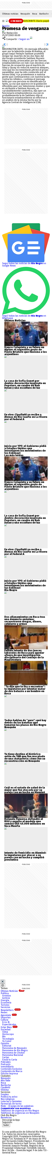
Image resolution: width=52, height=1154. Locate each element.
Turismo (5, 1005)
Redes (4, 1012)
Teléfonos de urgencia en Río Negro (20, 1110)
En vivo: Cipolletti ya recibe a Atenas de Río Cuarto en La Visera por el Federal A (25, 417)
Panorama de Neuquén (14, 1048)
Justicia (6, 998)
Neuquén (25, 13)
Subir (6, 1125)
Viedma (5, 1089)
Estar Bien (9, 1027)
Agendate (8, 1015)
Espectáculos (9, 1024)
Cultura (4, 1019)
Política (5, 993)
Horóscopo (8, 1034)
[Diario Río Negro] (7, 21)
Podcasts (6, 1064)
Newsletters (10, 1010)
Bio (3, 1036)
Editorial (6, 1045)
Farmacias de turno (11, 1103)
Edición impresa (9, 1073)
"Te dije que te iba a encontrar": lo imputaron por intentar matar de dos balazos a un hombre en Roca (24, 690)
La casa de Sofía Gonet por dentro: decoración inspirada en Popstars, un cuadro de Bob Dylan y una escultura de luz (25, 384)
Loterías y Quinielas (11, 1101)
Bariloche (44, 13)
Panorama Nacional (12, 1055)
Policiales (6, 1062)
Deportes (6, 1017)
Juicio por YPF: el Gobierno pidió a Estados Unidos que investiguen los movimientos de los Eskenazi (25, 449)
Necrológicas (8, 1099)
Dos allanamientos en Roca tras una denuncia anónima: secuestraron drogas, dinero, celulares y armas (24, 620)
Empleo (5, 1094)
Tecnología (8, 1038)
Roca (34, 13)
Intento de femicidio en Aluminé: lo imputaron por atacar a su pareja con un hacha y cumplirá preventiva (25, 856)
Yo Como (6, 1041)
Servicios (5, 1007)
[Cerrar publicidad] (2, 981)
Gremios (6, 995)
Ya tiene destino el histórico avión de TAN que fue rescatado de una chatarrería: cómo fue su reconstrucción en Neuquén (24, 757)
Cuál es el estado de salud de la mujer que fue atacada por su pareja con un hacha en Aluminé (24, 790)
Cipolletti (5, 1087)
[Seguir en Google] (3, 46)
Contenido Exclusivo (11, 1069)
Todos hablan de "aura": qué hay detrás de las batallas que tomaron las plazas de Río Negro (25, 723)
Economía (6, 1002)
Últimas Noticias (12, 991)
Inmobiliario (7, 1066)
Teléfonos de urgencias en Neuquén (20, 1113)
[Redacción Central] (3, 30)
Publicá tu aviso (9, 1096)
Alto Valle (5, 1080)
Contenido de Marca (11, 1071)
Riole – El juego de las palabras (17, 1106)
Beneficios (6, 1117)
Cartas (5, 1057)
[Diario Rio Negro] (13, 1128)
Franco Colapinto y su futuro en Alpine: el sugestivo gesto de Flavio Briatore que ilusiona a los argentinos (25, 351)
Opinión (5, 1043)
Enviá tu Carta (9, 1059)
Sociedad (6, 1029)
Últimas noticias (10, 13)
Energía (5, 1000)
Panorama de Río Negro (15, 1050)
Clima (5, 1031)
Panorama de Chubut (13, 1052)
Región (6, 26)
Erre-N (6, 1022)
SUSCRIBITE (36, 21)
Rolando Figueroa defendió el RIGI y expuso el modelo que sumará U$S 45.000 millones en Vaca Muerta (24, 822)
